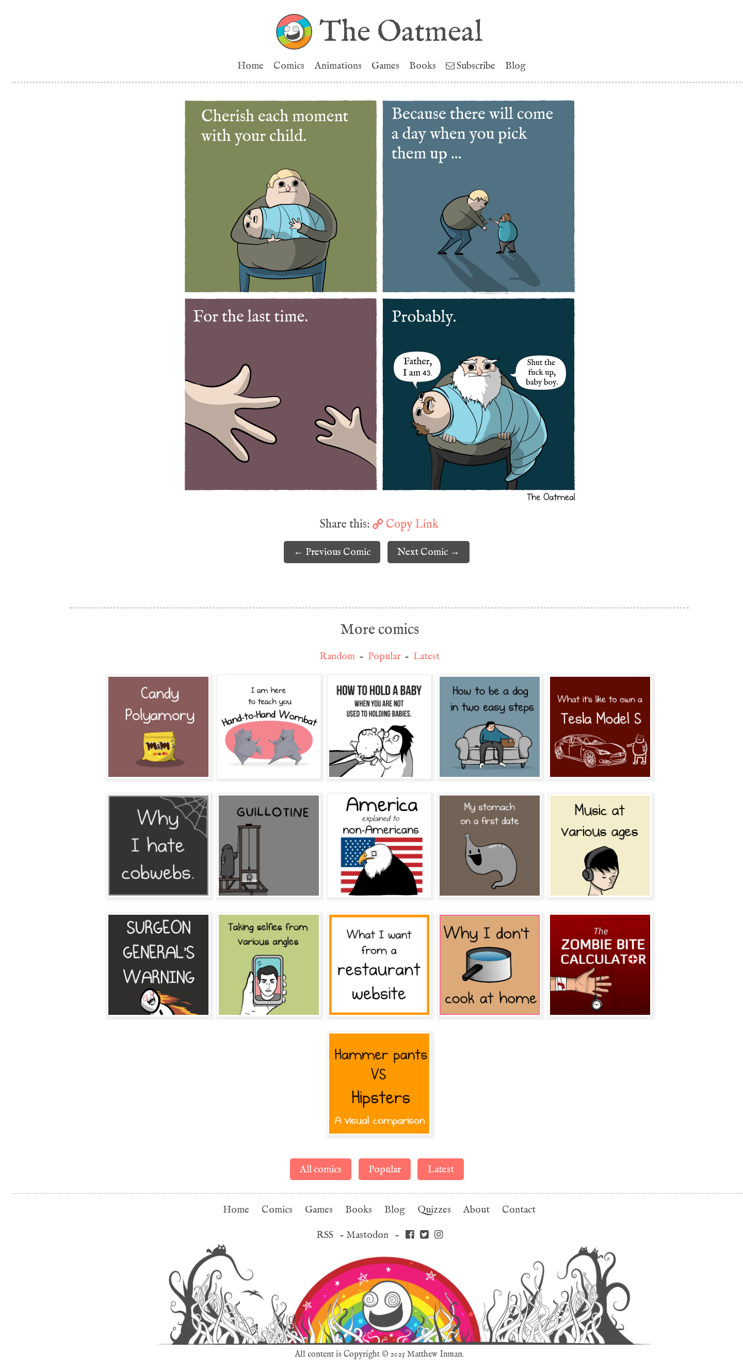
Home (250, 66)
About (476, 1210)
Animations (338, 66)
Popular (384, 656)
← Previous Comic (332, 552)
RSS (324, 1235)
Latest (426, 656)
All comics (321, 1169)
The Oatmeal (401, 32)
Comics (288, 66)
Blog (515, 66)
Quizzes (434, 1210)
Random (337, 656)
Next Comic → (428, 552)
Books (422, 66)
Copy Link (411, 524)
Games (385, 66)
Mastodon (367, 1235)
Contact (519, 1210)
